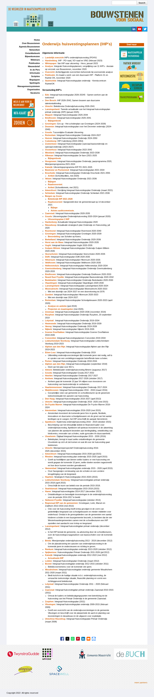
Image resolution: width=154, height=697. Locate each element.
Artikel (51, 176)
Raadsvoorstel (55, 184)
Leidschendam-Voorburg (57, 341)
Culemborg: (51, 141)
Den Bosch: (51, 100)
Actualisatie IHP (55, 558)
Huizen (48, 138)
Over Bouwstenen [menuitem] (31, 43)
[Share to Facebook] (62, 639)
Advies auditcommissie (62, 210)
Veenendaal (50, 468)
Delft (47, 257)
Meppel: (49, 115)
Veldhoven (50, 262)
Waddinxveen (51, 390)
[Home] (77, 16)
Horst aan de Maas (54, 242)
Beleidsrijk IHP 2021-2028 (60, 199)
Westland (49, 153)
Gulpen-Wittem (52, 248)
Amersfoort (50, 190)
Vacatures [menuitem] (35, 93)
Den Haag (50, 399)
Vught (48, 245)
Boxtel (48, 564)
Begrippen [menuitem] (34, 80)
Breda (48, 540)
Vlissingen (50, 604)
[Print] (94, 639)
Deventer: (50, 126)
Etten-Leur (50, 352)
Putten (48, 361)
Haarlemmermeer (53, 387)
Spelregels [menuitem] (34, 83)
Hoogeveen (50, 161)
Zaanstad (49, 590)
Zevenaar (49, 312)
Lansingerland (52, 286)
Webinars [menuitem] (35, 60)
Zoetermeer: (51, 144)
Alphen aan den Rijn (55, 346)
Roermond (50, 231)
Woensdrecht (51, 289)
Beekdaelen (51, 280)
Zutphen (49, 601)
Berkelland (50, 239)
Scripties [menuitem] (35, 76)
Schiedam (50, 193)
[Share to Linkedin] (83, 639)
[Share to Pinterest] (78, 639)
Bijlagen (52, 181)
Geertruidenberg (53, 268)
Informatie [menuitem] (35, 73)
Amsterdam (51, 410)
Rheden (49, 456)
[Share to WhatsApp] (73, 639)
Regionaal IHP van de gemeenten (61, 503)
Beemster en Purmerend (57, 170)
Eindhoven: (51, 118)
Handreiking (51, 60)
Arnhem (49, 378)
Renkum (49, 549)
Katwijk (48, 167)
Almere (48, 370)
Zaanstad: (50, 213)
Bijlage (54, 207)
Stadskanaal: (51, 488)
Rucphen (49, 315)
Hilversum (50, 260)
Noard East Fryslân (54, 277)
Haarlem (49, 477)
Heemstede (50, 323)
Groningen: (51, 124)
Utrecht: (49, 106)
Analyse (49, 66)
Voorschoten (51, 254)
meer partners (140, 682)
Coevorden (50, 338)
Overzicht (50, 72)
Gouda (48, 132)
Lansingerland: (52, 109)
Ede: (47, 95)
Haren (48, 491)
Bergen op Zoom (53, 196)
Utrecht (48, 402)
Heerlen (49, 375)
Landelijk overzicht (54, 57)
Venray (48, 326)
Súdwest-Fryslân (53, 500)
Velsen (48, 178)
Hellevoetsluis (52, 265)
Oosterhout (51, 149)
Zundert (49, 294)
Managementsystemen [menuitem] (28, 86)
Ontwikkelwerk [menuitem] (32, 53)
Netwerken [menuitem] (34, 50)
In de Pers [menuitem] (35, 70)
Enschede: (50, 173)
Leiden (48, 561)
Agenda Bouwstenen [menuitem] (29, 46)
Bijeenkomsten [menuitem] (32, 56)
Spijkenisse (50, 552)
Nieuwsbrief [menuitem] (34, 66)
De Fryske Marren (53, 404)
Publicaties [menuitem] (34, 63)
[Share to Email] (88, 639)
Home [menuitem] (37, 40)
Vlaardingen (51, 283)
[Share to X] (67, 639)
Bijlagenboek (54, 121)
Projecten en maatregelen (60, 309)
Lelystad (49, 320)
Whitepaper (50, 63)
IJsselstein (50, 436)
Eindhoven (50, 274)
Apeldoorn (50, 422)
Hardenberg (51, 222)
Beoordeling (54, 236)
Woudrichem (51, 569)
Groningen (50, 234)
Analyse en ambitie (57, 306)
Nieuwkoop (50, 225)
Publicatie (50, 75)
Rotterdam (50, 135)
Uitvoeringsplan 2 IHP (58, 219)
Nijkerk (48, 329)
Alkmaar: (49, 155)
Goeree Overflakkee (54, 332)
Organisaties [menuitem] (33, 89)
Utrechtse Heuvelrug (55, 619)
